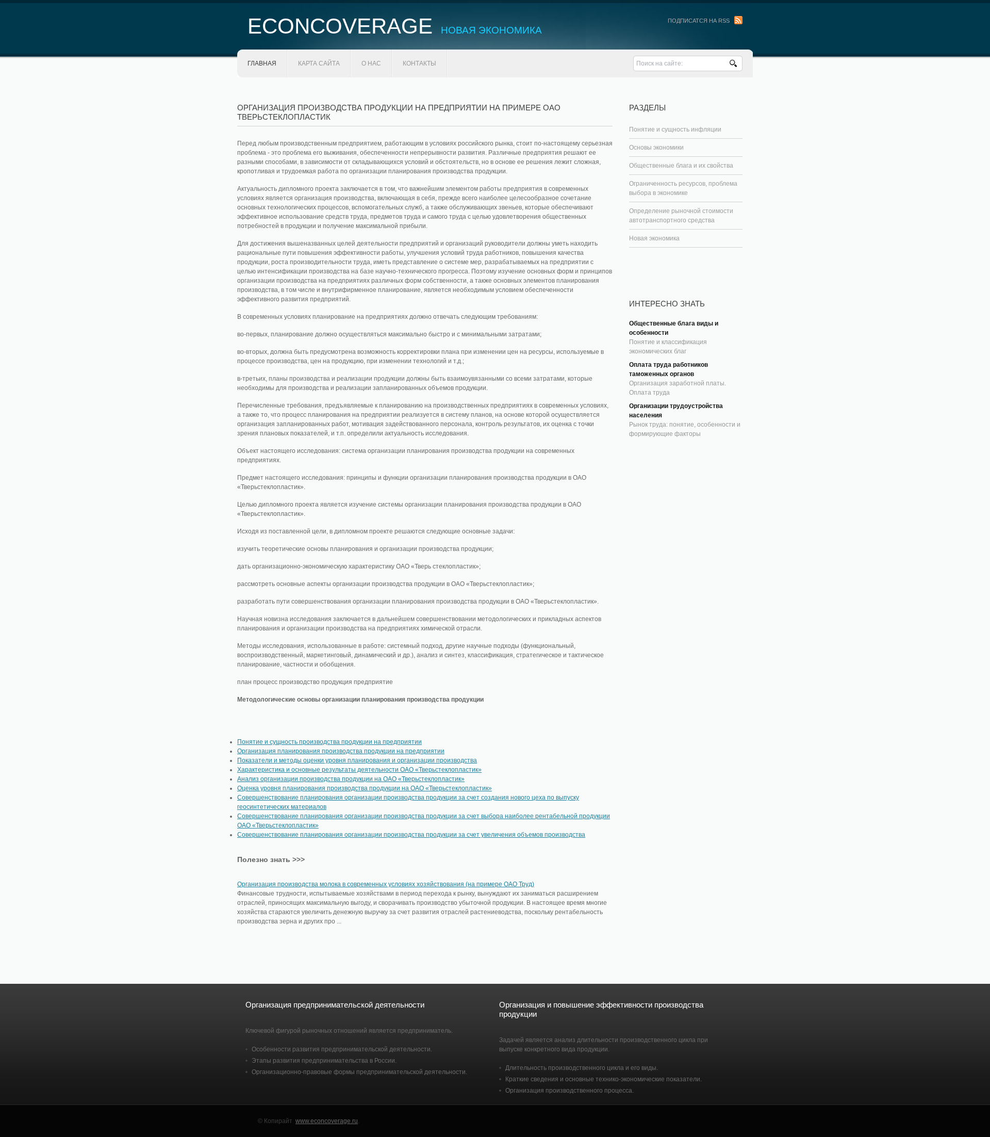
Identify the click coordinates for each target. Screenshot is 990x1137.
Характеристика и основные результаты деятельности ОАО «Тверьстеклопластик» (359, 769)
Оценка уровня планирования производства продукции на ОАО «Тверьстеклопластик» (364, 788)
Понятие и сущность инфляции (675, 129)
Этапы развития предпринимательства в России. (324, 1060)
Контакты (419, 63)
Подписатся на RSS (699, 21)
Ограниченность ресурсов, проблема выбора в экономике (683, 188)
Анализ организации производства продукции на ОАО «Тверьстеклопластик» (351, 779)
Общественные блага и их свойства (681, 165)
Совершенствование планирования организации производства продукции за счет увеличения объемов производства (411, 834)
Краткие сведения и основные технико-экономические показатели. (603, 1079)
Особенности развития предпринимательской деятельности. (342, 1049)
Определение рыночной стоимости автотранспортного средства (681, 215)
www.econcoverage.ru (326, 1121)
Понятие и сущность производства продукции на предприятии (329, 741)
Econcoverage (395, 26)
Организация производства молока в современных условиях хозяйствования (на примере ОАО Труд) (385, 884)
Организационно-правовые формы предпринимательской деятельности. (359, 1072)
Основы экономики (656, 147)
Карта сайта (319, 63)
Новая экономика (654, 238)
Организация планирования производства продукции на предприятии (340, 751)
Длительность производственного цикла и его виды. (581, 1067)
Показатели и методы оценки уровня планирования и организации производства (357, 760)
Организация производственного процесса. (569, 1090)
